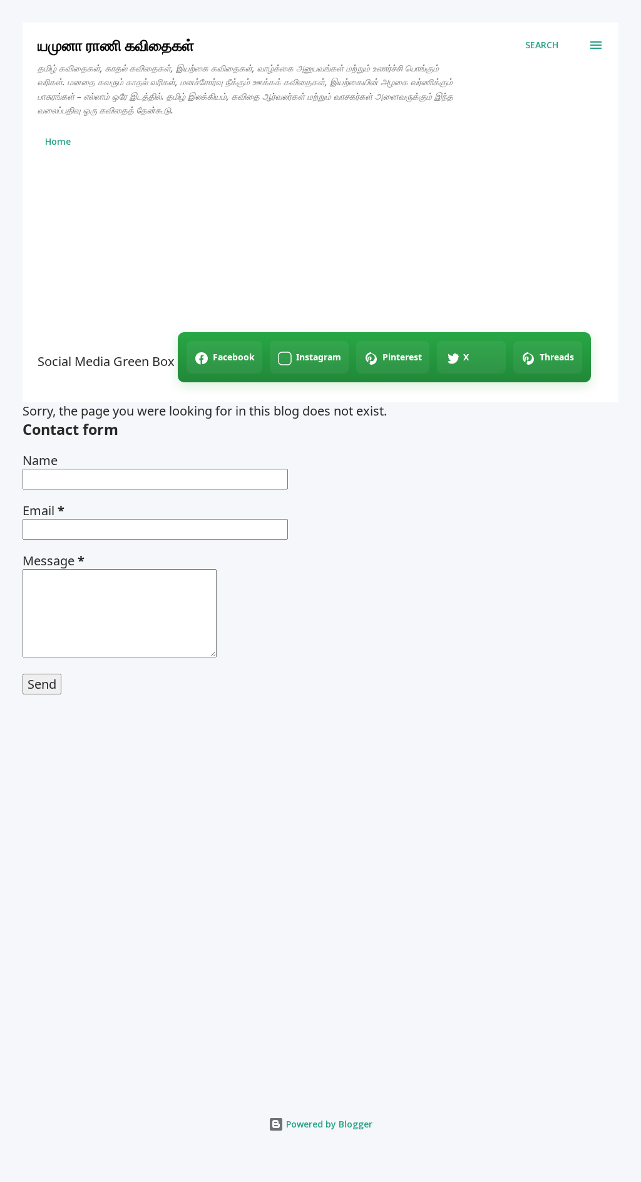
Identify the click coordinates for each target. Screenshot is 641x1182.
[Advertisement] (320, 244)
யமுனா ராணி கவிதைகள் (116, 44)
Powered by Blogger (328, 1124)
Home (58, 141)
